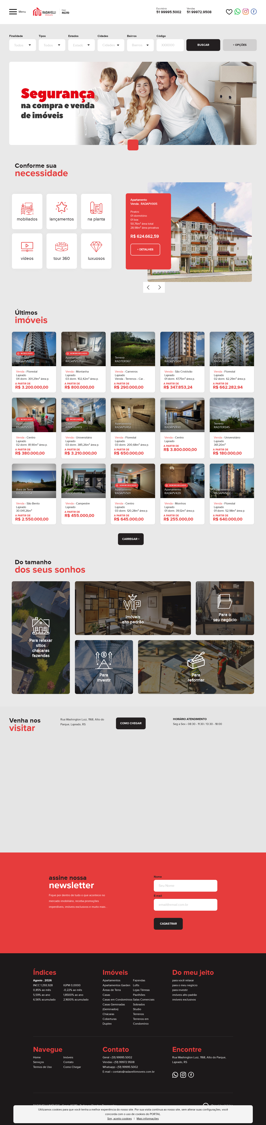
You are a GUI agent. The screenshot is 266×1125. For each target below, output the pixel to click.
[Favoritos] (229, 12)
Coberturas (110, 1019)
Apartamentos (111, 980)
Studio (137, 1009)
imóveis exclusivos (184, 999)
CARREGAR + (131, 539)
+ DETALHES (145, 249)
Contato (68, 1062)
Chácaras (108, 1014)
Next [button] (159, 287)
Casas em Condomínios (117, 999)
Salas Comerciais (143, 999)
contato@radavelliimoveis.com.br (134, 1072)
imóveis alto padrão (184, 995)
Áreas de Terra (112, 990)
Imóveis (68, 1057)
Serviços (38, 1062)
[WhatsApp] (237, 12)
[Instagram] (246, 12)
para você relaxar (183, 980)
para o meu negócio (184, 985)
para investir (180, 990)
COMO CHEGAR (131, 723)
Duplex (107, 1024)
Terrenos (138, 1014)
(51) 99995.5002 (122, 1057)
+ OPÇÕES (240, 45)
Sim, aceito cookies (119, 1118)
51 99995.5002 (168, 12)
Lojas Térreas (141, 990)
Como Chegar (72, 1067)
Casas (106, 995)
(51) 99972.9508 (124, 1062)
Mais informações (148, 1118)
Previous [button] (148, 287)
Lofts (136, 985)
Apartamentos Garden (116, 985)
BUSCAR (203, 45)
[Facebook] (254, 12)
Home (37, 1057)
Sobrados (139, 1004)
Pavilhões (139, 995)
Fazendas (139, 980)
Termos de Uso (42, 1067)
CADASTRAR (168, 924)
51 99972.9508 (199, 12)
